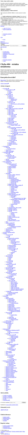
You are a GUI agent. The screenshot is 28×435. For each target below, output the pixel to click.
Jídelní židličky (11, 300)
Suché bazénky (11, 305)
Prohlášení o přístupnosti (6, 431)
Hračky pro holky (14, 336)
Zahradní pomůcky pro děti (14, 220)
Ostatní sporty (9, 261)
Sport (4, 233)
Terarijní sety (8, 149)
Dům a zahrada (6, 161)
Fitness (7, 237)
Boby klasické (14, 281)
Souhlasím (8, 9)
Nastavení (3, 9)
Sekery (12, 206)
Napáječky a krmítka (10, 160)
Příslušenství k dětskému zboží (12, 330)
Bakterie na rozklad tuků (11, 370)
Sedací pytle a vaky (10, 320)
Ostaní (12, 197)
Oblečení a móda (6, 322)
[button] (2, 37)
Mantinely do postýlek (15, 311)
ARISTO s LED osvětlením (19, 129)
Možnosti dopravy (7, 418)
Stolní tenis (10, 260)
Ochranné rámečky (12, 142)
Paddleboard (10, 276)
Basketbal (10, 257)
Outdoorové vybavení (10, 264)
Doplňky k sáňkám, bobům (16, 290)
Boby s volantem (14, 283)
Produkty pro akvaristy (8, 397)
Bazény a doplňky (9, 222)
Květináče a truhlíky (12, 208)
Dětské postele (11, 306)
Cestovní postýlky (14, 303)
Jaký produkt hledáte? (5, 45)
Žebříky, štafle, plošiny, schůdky (15, 185)
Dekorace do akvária (12, 123)
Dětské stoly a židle (12, 309)
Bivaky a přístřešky (12, 156)
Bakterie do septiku (10, 366)
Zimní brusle (11, 278)
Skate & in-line (9, 268)
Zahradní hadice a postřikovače (17, 199)
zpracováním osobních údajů (12, 404)
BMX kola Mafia (11, 293)
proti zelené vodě (11, 363)
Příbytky (7, 159)
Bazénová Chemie (12, 227)
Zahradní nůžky (14, 204)
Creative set (10, 101)
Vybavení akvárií (9, 122)
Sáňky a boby (11, 280)
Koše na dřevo (14, 165)
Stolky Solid (10, 113)
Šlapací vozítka (11, 349)
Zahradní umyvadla (12, 184)
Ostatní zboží (11, 317)
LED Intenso (13, 138)
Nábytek (5, 296)
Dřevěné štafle (14, 189)
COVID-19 (8, 389)
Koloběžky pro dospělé (13, 292)
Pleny (7, 353)
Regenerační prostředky (10, 267)
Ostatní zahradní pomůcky (13, 194)
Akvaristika (5, 88)
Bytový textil (8, 312)
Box (9, 235)
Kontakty (5, 420)
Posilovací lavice (11, 247)
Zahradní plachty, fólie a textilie (14, 207)
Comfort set (10, 98)
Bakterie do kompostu (10, 372)
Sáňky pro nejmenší (15, 287)
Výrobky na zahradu (7, 395)
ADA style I (13, 115)
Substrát (12, 141)
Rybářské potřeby (9, 155)
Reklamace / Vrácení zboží (8, 54)
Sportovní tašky (9, 294)
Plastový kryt (13, 100)
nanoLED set (11, 106)
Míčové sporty (9, 255)
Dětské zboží (6, 329)
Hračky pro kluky (14, 337)
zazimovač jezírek (12, 365)
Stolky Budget (11, 109)
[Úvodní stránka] (5, 43)
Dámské (12, 279)
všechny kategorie (4, 83)
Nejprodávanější (6, 400)
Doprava (5, 56)
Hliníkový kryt (14, 99)
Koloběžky (13, 345)
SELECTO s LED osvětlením (20, 132)
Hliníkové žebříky (14, 186)
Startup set (10, 107)
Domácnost (8, 162)
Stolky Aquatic (11, 118)
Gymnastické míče (12, 246)
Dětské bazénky (11, 224)
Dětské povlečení (14, 319)
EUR (4, 39)
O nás (4, 35)
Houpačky (13, 339)
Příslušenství (11, 225)
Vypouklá (10, 92)
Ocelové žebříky (14, 187)
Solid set (10, 105)
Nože (12, 205)
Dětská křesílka (11, 299)
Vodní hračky (13, 274)
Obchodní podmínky (7, 34)
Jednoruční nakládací (15, 241)
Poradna (5, 55)
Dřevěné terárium (11, 148)
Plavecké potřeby (12, 273)
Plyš (12, 316)
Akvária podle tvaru (10, 89)
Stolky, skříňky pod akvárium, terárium (14, 108)
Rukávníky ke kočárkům (13, 332)
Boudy (9, 154)
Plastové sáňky (14, 286)
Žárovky (10, 169)
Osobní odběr (6, 419)
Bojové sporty (9, 234)
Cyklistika (8, 291)
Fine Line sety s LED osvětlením (17, 103)
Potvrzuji (2, 26)
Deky (9, 313)
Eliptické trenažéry (12, 245)
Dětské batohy (9, 351)
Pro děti (4, 399)
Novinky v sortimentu (7, 396)
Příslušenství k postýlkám (13, 310)
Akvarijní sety (9, 94)
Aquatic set (10, 95)
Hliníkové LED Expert (18, 134)
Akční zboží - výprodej (8, 380)
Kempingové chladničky (16, 180)
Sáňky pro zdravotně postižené (17, 288)
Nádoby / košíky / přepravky (14, 174)
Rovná (9, 90)
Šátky (9, 327)
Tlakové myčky (14, 212)
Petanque (10, 263)
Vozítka (7, 343)
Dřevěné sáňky (14, 284)
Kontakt (4, 57)
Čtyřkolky (13, 350)
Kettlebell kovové (17, 244)
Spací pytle (10, 265)
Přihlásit (23, 402)
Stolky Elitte (10, 119)
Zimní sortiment (11, 175)
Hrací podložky (9, 352)
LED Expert (13, 136)
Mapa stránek (3, 80)
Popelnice (10, 218)
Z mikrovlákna (14, 314)
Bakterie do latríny (9, 369)
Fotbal (9, 259)
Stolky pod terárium (10, 151)
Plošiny (12, 191)
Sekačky (12, 213)
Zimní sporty (8, 277)
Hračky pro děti (11, 334)
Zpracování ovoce (12, 193)
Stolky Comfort (11, 111)
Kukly (9, 326)
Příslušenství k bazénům (16, 226)
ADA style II (13, 116)
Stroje (9, 211)
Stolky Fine (10, 112)
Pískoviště (13, 340)
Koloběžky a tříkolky (12, 344)
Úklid (9, 171)
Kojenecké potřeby (10, 355)
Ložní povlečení (11, 318)
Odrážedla (10, 347)
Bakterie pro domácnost (8, 360)
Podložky (13, 252)
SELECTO (13, 131)
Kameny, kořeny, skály (15, 125)
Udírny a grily (11, 177)
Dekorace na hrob (9, 230)
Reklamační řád (6, 52)
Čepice (9, 325)
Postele (7, 297)
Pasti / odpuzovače (12, 219)
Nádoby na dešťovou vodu (13, 217)
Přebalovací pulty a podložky (14, 307)
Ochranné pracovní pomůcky (9, 377)
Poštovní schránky (12, 167)
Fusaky (10, 357)
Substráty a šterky (12, 140)
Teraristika (5, 146)
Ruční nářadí (13, 195)
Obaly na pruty (11, 158)
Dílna (7, 221)
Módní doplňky (9, 323)
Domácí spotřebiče (12, 166)
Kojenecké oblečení (12, 359)
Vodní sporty (8, 272)
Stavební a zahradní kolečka (9, 232)
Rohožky (10, 172)
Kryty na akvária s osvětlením (14, 127)
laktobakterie (11, 364)
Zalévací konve (17, 202)
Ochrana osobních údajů (8, 425)
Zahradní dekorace (15, 179)
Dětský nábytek (9, 298)
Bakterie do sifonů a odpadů (11, 371)
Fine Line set (11, 102)
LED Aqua (13, 139)
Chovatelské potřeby (7, 152)
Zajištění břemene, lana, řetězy (20, 198)
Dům (7, 385)
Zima (7, 390)
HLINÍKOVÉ (14, 133)
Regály (9, 168)
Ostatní (12, 250)
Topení (9, 145)
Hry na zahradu (11, 338)
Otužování (8, 231)
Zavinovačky (11, 356)
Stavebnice (10, 342)
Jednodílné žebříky (15, 192)
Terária (7, 147)
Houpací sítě (13, 182)
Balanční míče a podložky (13, 238)
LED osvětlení (11, 135)
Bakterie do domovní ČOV (11, 367)
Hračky (7, 333)
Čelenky (10, 324)
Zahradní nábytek (12, 178)
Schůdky (13, 188)
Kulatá (9, 93)
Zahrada (7, 173)
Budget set (10, 96)
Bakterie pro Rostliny (10, 376)
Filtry (9, 126)
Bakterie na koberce (10, 373)
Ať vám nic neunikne (5, 402)
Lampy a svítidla (11, 215)
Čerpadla (13, 214)
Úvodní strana (6, 51)
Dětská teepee (11, 304)
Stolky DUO (11, 120)
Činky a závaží (11, 239)
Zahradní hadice (17, 201)
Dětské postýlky (11, 301)
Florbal (9, 258)
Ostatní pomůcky (12, 164)
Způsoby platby (6, 417)
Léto (7, 388)
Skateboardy (10, 271)
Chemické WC (9, 228)
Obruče (15, 251)
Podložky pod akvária (12, 144)
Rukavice (8, 379)
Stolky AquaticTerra (12, 121)
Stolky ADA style (12, 114)
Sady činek (13, 240)
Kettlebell (13, 243)
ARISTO (13, 128)
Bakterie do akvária (10, 375)
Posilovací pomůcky (12, 248)
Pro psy (7, 153)
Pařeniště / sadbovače (12, 210)
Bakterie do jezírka (10, 362)
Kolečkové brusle (12, 270)
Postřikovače (16, 200)
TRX (12, 253)
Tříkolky (13, 346)
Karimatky (10, 266)
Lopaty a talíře (14, 285)
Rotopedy (10, 254)
